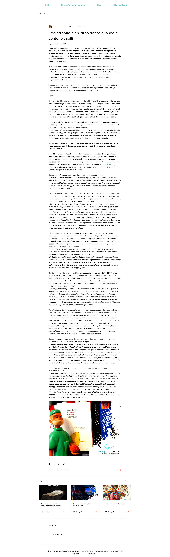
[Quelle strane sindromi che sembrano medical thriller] (53, 492)
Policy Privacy (75, 553)
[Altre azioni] (120, 27)
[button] (129, 13)
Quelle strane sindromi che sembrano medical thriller (51, 505)
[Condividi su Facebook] (49, 464)
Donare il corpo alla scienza (115, 504)
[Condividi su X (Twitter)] (54, 464)
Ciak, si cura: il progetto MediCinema (82, 505)
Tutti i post (42, 13)
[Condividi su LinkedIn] (59, 464)
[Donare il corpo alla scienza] (117, 492)
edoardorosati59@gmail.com (99, 551)
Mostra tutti (127, 481)
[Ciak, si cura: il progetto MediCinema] (85, 492)
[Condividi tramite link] (64, 464)
